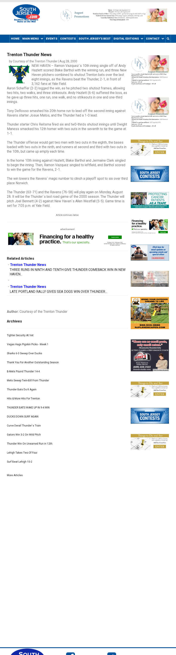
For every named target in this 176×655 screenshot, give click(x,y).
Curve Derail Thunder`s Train (24, 425)
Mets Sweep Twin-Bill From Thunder (28, 380)
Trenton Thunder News (28, 265)
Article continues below (67, 215)
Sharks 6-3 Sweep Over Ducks (24, 353)
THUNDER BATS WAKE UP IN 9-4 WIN (28, 407)
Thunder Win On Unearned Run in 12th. (30, 443)
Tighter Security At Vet (20, 335)
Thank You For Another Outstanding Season (33, 362)
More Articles (15, 475)
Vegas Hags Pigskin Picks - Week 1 (28, 344)
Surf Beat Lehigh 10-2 (19, 461)
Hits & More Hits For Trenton (23, 398)
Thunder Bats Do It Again (21, 389)
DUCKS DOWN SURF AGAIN (22, 416)
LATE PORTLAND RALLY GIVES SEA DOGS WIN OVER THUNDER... (58, 292)
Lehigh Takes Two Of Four (22, 452)
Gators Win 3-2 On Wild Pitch (24, 434)
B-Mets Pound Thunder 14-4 (23, 371)
